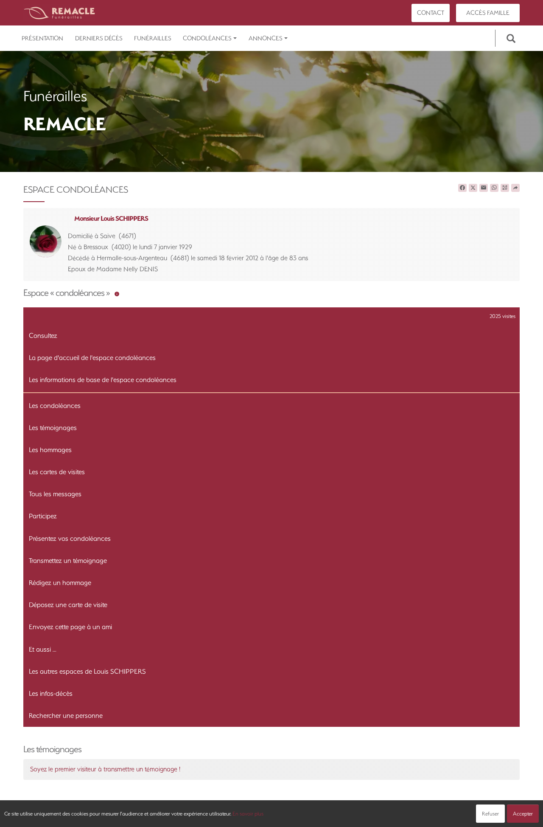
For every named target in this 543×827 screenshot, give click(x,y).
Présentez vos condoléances (70, 538)
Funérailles (152, 38)
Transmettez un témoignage (68, 561)
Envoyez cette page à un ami (70, 627)
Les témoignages (53, 428)
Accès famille (487, 12)
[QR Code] (505, 188)
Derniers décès (99, 38)
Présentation (42, 38)
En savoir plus (247, 813)
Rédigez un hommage (60, 583)
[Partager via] (515, 188)
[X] (473, 188)
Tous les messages (55, 494)
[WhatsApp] (494, 188)
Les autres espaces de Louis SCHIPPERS (87, 671)
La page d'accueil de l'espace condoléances (92, 358)
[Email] (483, 188)
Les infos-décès (51, 693)
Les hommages (50, 450)
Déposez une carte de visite (68, 605)
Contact (430, 12)
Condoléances (207, 38)
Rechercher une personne (66, 716)
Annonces (266, 38)
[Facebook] (462, 188)
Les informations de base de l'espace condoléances (102, 380)
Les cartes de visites (57, 472)
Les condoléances (55, 406)
